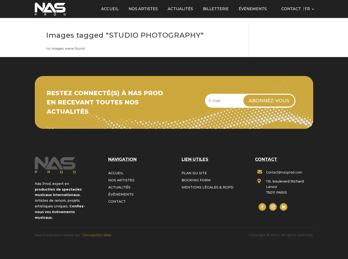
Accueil (110, 9)
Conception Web (97, 235)
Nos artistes (143, 9)
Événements (253, 9)
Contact (291, 9)
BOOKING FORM (196, 180)
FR (307, 9)
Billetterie (216, 9)
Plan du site (194, 173)
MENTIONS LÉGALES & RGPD (207, 187)
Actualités (180, 9)
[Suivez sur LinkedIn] (283, 207)
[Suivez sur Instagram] (273, 207)
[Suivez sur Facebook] (262, 207)
